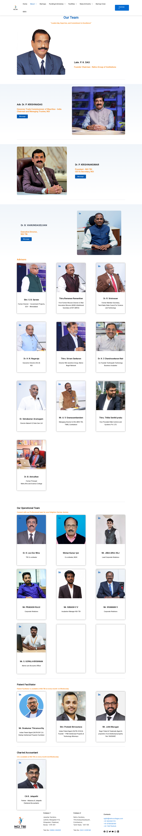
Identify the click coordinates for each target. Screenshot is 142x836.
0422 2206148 (85, 830)
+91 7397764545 (110, 826)
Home (25, 4)
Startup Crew (100, 4)
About (32, 4)
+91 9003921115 (110, 821)
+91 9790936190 (110, 824)
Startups (43, 4)
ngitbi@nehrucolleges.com (113, 818)
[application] (36, 4)
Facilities (71, 4)
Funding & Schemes (56, 4)
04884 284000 (55, 830)
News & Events (85, 4)
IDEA (24, 12)
